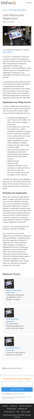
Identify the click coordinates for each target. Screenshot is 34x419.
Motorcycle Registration (17, 10)
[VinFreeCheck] (9, 2)
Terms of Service (7, 398)
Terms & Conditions (25, 406)
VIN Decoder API (9, 412)
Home (5, 10)
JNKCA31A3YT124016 (18, 393)
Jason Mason (7, 52)
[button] (17, 389)
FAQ (18, 412)
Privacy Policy (28, 397)
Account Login (25, 412)
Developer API (22, 409)
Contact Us (13, 406)
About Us (5, 406)
